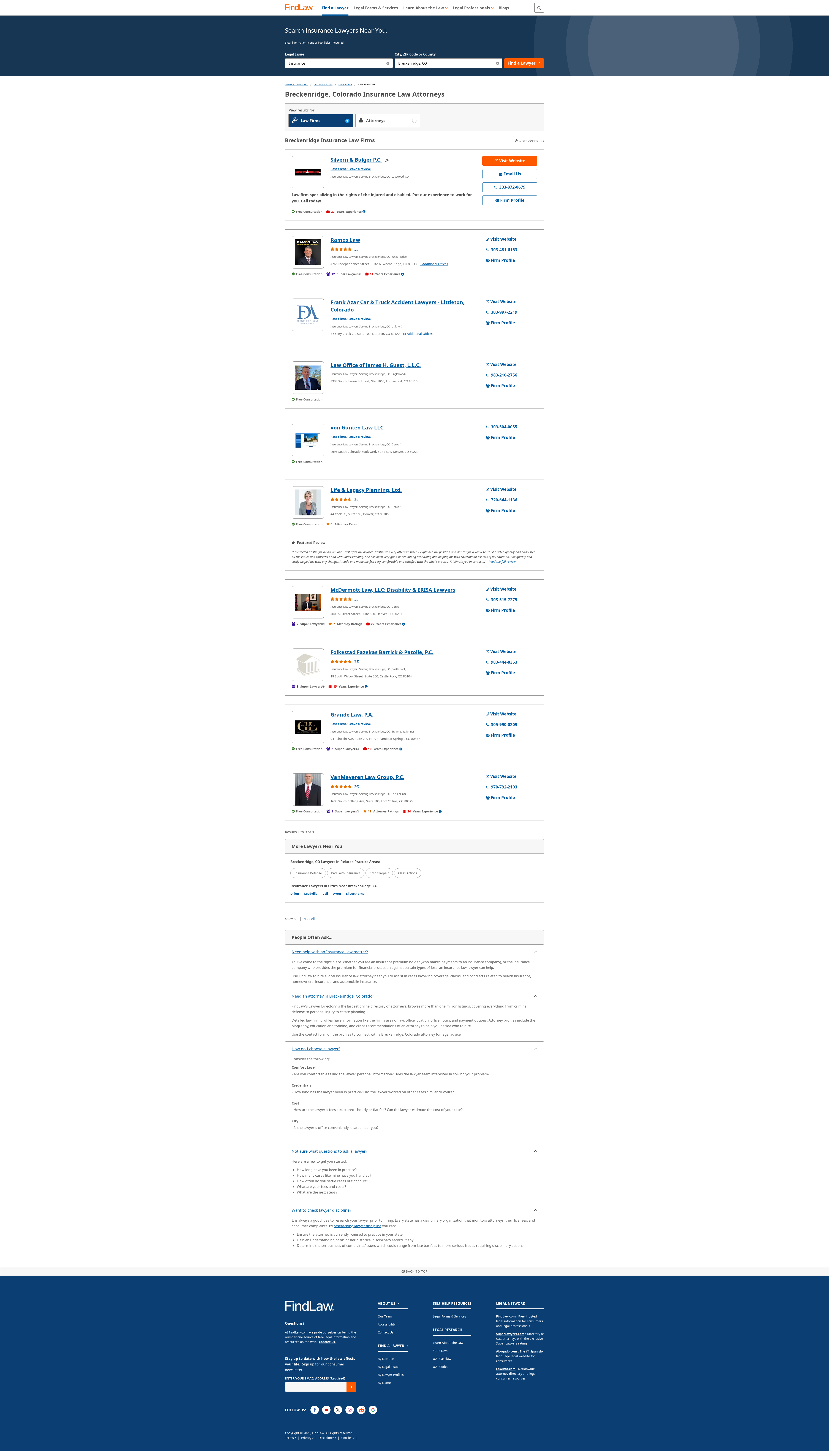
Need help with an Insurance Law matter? (330, 951)
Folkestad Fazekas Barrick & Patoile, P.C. (382, 652)
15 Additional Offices (418, 334)
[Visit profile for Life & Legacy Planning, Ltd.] (308, 502)
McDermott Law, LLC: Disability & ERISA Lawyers (393, 589)
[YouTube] (326, 1410)
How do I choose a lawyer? (316, 1048)
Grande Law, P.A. (352, 714)
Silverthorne (355, 894)
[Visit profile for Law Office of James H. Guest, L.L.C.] (308, 378)
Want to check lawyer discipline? (321, 1210)
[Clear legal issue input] (388, 63)
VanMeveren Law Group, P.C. (367, 776)
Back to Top (417, 1271)
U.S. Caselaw (442, 1359)
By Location (386, 1359)
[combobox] (339, 63)
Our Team (385, 1316)
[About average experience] (363, 211)
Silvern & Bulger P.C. (356, 159)
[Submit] (351, 1387)
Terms (290, 1438)
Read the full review (502, 561)
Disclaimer (327, 1438)
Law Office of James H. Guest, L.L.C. (376, 365)
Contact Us (385, 1332)
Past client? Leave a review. (351, 169)
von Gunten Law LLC (357, 427)
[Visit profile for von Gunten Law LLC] (308, 440)
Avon (337, 894)
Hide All (309, 919)
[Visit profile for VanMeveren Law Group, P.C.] (308, 790)
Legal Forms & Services (449, 1316)
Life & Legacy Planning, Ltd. (366, 489)
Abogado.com (506, 1351)
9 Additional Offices (434, 264)
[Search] (539, 8)
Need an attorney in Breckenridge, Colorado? (333, 996)
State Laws (440, 1351)
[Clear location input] (497, 63)
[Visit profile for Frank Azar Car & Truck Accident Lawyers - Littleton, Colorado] (308, 315)
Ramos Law (345, 239)
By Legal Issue (388, 1367)
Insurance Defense (308, 873)
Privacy (306, 1438)
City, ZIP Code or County (415, 54)
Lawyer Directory (296, 84)
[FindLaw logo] (301, 8)
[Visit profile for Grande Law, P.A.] (308, 727)
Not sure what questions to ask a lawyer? (329, 1151)
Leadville (310, 894)
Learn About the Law (448, 1343)
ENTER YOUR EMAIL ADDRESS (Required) (315, 1378)
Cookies (347, 1438)
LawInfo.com (506, 1369)
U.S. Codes (440, 1367)
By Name (384, 1383)
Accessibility (387, 1324)
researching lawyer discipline (357, 1226)
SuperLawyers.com (510, 1334)
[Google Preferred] (373, 1410)
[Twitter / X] (338, 1410)
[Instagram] (349, 1410)
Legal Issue (294, 54)
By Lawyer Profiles (391, 1375)
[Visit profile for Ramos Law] (308, 252)
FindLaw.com (506, 1316)
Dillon (294, 894)
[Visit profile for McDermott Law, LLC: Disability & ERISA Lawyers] (308, 602)
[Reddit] (361, 1410)
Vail (325, 894)
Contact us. (327, 1342)
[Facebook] (314, 1410)
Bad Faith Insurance (345, 873)
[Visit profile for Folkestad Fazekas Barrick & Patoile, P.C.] (308, 665)
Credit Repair (379, 873)
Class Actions (407, 873)
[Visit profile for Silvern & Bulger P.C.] (308, 172)
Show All (291, 919)
